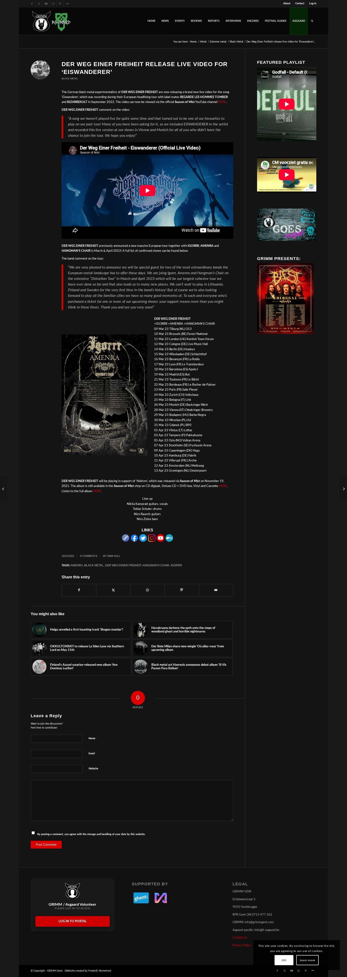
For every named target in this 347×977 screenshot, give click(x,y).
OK (284, 960)
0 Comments (88, 556)
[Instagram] (152, 540)
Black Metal (70, 78)
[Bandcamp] (169, 540)
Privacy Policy (242, 945)
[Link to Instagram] (53, 3)
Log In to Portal (73, 921)
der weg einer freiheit (123, 565)
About (286, 3)
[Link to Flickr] (67, 3)
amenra (77, 565)
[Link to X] (39, 3)
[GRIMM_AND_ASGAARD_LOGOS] (51, 21)
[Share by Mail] (216, 590)
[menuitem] (287, 3)
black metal (94, 565)
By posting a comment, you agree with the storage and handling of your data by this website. (91, 834)
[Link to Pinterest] (60, 3)
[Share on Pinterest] (182, 590)
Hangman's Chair (156, 565)
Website (93, 768)
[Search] (312, 21)
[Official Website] (125, 540)
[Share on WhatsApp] (148, 590)
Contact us (240, 937)
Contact (299, 3)
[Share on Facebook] (79, 590)
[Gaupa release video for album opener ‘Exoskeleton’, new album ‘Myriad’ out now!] (343, 489)
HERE (222, 102)
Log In (312, 3)
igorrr (176, 565)
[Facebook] (134, 540)
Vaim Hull (113, 556)
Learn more (307, 960)
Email (93, 753)
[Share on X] (113, 590)
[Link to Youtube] (46, 3)
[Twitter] (143, 540)
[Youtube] (160, 540)
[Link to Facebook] (32, 3)
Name (93, 738)
